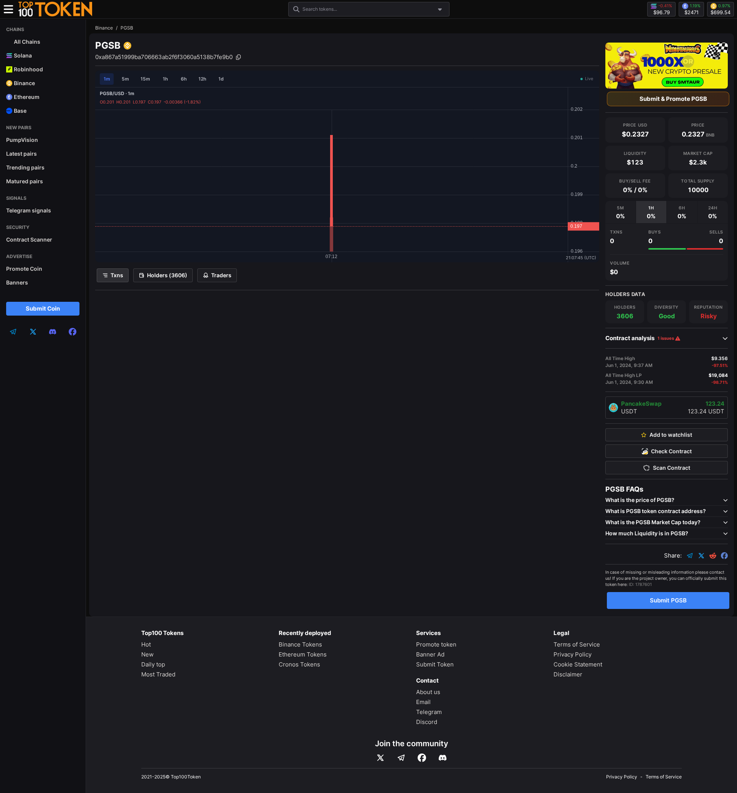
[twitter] (33, 332)
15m (145, 79)
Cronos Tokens (299, 664)
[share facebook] (724, 555)
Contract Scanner (29, 239)
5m (125, 79)
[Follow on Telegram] (401, 757)
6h (184, 79)
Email (423, 702)
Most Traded (158, 674)
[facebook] (72, 332)
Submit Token (435, 664)
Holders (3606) (167, 275)
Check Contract (671, 451)
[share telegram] (689, 555)
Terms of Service (577, 644)
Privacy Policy (573, 654)
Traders (221, 275)
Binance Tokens (300, 644)
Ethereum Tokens (303, 654)
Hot (146, 644)
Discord (426, 722)
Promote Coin (24, 268)
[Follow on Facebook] (422, 757)
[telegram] (13, 332)
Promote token (436, 644)
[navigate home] (55, 9)
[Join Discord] (442, 757)
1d (221, 79)
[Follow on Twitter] (380, 757)
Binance (104, 28)
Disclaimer (568, 674)
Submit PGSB (668, 600)
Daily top (153, 664)
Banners (17, 282)
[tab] (620, 212)
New (147, 654)
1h (165, 79)
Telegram (429, 712)
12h (202, 79)
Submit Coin (43, 308)
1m (107, 79)
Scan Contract (671, 468)
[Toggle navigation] (8, 9)
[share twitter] (701, 555)
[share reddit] (712, 555)
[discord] (52, 332)
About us (428, 692)
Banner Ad (430, 654)
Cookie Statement (578, 664)
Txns (117, 275)
